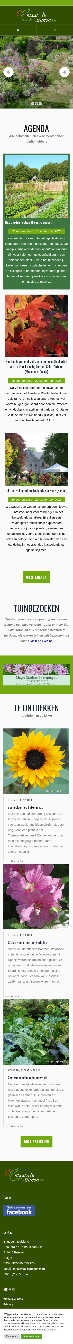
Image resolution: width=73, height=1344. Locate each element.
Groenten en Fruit (32, 1070)
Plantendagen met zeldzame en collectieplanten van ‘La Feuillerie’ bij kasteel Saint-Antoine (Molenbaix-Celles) (36, 366)
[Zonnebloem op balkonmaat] (36, 761)
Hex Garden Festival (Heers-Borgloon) (29, 222)
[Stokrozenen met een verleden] (36, 896)
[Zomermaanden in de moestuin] (36, 1032)
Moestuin (13, 1070)
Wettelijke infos (13, 1299)
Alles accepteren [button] (31, 1336)
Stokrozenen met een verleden (27, 942)
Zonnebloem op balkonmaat (25, 807)
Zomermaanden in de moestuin (27, 1077)
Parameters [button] (12, 1336)
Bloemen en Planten (20, 799)
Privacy (8, 1304)
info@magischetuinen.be (29, 1268)
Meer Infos (43, 54)
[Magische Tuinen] (36, 15)
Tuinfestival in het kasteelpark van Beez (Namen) (36, 490)
